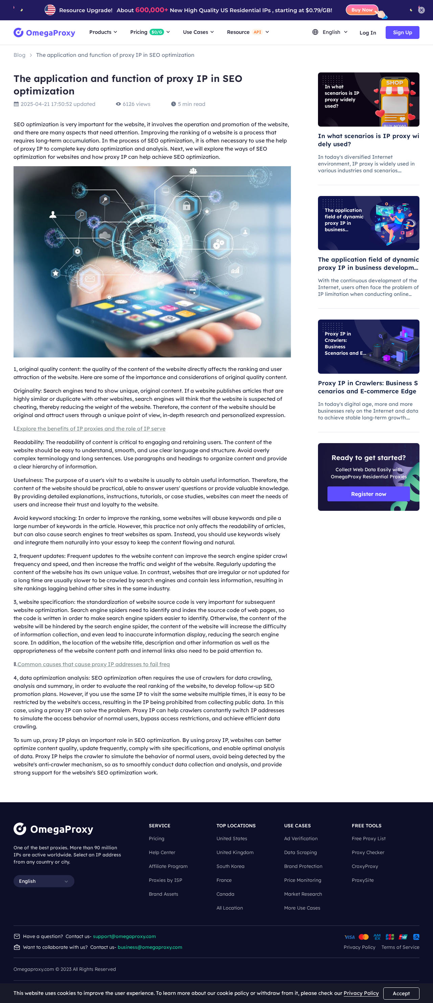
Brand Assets (163, 894)
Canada (225, 894)
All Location (229, 908)
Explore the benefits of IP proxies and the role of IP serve (91, 428)
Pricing (156, 838)
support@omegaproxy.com (124, 936)
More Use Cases (302, 908)
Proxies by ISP (165, 880)
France (224, 880)
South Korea (230, 866)
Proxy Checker (368, 852)
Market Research (303, 894)
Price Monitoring (302, 880)
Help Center (162, 852)
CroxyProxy (365, 866)
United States (231, 838)
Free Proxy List (369, 838)
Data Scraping (300, 852)
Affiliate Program (168, 866)
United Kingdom (235, 852)
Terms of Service (400, 947)
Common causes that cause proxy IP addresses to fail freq (94, 664)
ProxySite (363, 880)
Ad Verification (301, 838)
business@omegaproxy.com (150, 947)
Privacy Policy (359, 947)
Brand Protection (303, 866)
